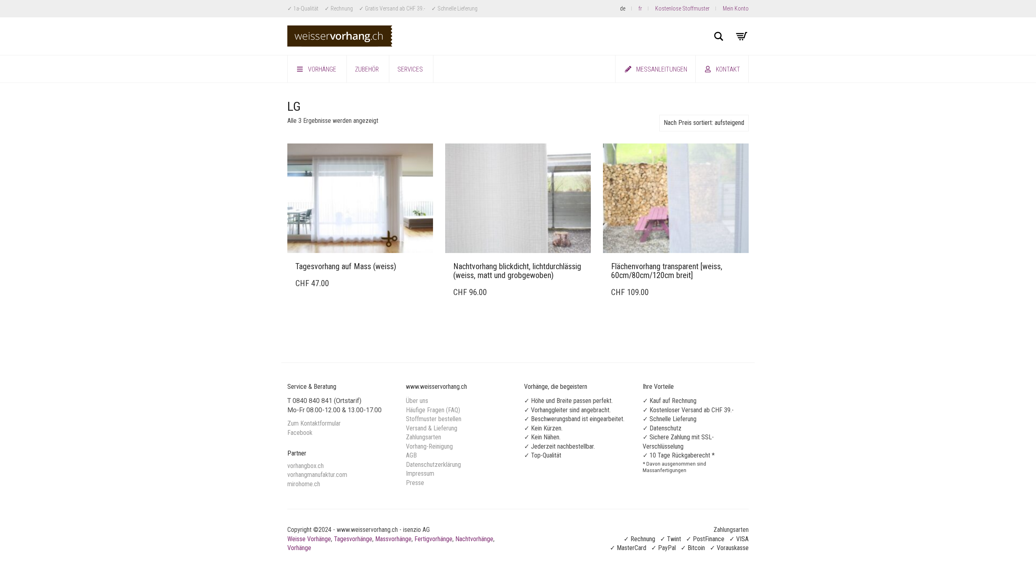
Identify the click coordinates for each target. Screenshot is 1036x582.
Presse (415, 483)
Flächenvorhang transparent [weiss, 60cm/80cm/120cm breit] (666, 270)
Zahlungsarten (423, 437)
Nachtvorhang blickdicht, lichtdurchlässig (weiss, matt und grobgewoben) (517, 270)
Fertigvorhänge (433, 539)
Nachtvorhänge (474, 539)
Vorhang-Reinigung (429, 446)
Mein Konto (736, 8)
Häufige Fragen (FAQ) (433, 410)
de (622, 8)
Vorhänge (299, 548)
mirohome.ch (303, 484)
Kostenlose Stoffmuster (682, 8)
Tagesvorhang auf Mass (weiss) (345, 266)
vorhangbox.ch (305, 466)
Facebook (299, 432)
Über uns (417, 401)
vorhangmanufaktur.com (317, 475)
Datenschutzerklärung (433, 464)
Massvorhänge (393, 539)
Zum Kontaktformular (314, 423)
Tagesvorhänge (353, 539)
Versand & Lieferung (431, 428)
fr (640, 8)
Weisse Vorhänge (309, 539)
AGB (411, 455)
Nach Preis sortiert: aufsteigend (704, 123)
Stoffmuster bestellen (433, 419)
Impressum (420, 473)
